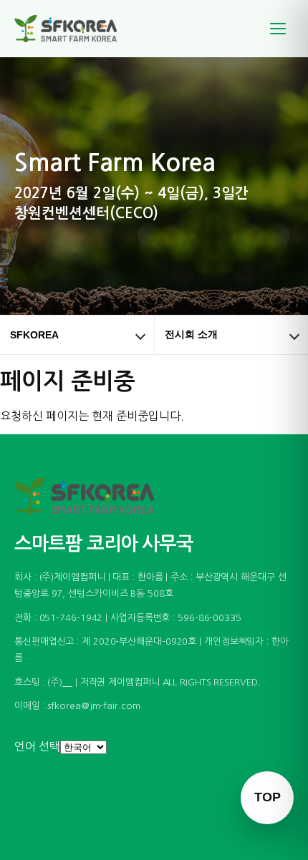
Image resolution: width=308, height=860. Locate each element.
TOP (267, 797)
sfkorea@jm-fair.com (93, 705)
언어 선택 (37, 746)
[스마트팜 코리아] (74, 28)
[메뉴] (278, 28)
